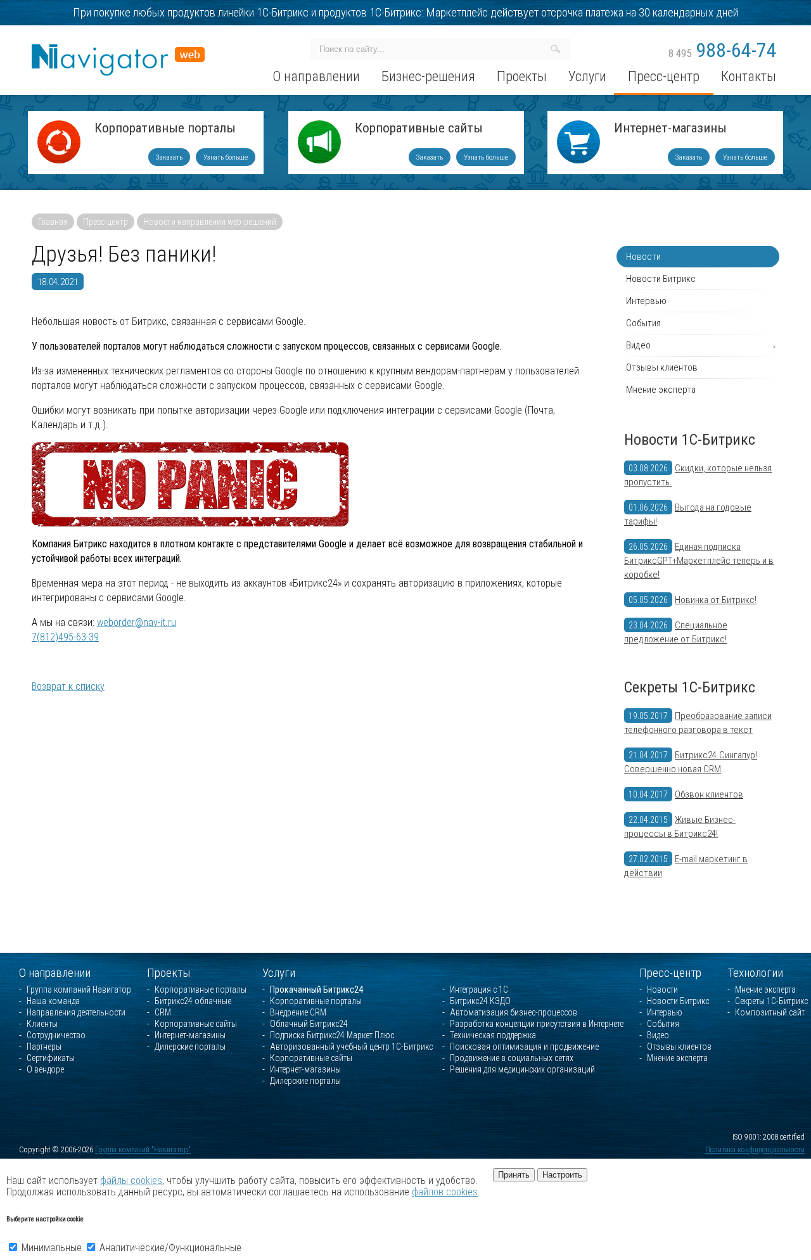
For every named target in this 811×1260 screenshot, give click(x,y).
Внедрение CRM (298, 1012)
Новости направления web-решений (209, 222)
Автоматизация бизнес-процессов (513, 1012)
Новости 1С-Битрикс (689, 440)
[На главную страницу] (118, 50)
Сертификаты (51, 1058)
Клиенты (42, 1024)
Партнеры (44, 1046)
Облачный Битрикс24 (309, 1024)
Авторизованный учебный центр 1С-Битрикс (351, 1046)
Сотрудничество (56, 1035)
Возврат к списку (68, 686)
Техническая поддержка (493, 1035)
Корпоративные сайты (419, 129)
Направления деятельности (76, 1012)
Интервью (646, 301)
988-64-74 (722, 50)
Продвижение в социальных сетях (511, 1058)
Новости (643, 256)
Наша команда (53, 1001)
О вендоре (45, 1069)
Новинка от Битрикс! (716, 600)
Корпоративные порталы (165, 129)
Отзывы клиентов (662, 367)
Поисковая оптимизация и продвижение (524, 1046)
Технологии (755, 972)
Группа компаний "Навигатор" (143, 1149)
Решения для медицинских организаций (522, 1069)
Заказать (169, 157)
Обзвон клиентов (709, 794)
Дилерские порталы (190, 1046)
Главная (53, 222)
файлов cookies (445, 1192)
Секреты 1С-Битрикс (689, 687)
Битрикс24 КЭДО (480, 1001)
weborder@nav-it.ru (136, 622)
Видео (638, 345)
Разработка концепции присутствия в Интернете (536, 1024)
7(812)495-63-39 (65, 637)
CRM (163, 1012)
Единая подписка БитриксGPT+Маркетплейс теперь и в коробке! (699, 560)
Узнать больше (225, 157)
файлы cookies (131, 1180)
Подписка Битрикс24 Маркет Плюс (332, 1035)
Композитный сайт (770, 1012)
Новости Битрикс (661, 278)
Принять (514, 1175)
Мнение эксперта (661, 389)
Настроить (562, 1175)
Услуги (278, 972)
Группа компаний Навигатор (79, 989)
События (643, 323)
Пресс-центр (105, 222)
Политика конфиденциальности (755, 1149)
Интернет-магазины (670, 129)
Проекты (169, 972)
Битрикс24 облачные (193, 1001)
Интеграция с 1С (479, 989)
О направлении (55, 972)
